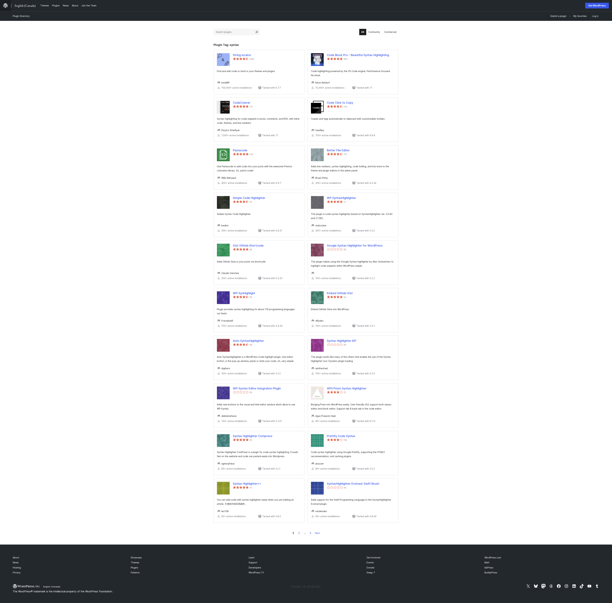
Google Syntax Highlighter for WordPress (355, 245)
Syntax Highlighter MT (342, 340)
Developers (255, 567)
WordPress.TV (256, 572)
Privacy (17, 572)
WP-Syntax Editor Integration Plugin (257, 388)
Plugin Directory (21, 16)
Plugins (134, 567)
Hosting (17, 567)
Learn (252, 557)
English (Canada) (51, 586)
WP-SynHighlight (244, 293)
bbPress (488, 567)
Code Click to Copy (340, 102)
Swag (371, 572)
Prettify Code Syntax (341, 436)
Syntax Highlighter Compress (252, 436)
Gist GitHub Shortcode (248, 245)
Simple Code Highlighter (249, 198)
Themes (135, 562)
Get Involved (373, 557)
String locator (242, 55)
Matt (486, 562)
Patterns (135, 572)
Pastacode (240, 150)
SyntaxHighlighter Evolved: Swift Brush (353, 483)
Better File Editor (338, 150)
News (16, 562)
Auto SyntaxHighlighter (248, 340)
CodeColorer (241, 102)
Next (317, 533)
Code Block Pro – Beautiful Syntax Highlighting (358, 55)
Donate (370, 567)
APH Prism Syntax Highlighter (346, 388)
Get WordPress (597, 5)
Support (253, 562)
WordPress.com (492, 557)
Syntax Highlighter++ (247, 483)
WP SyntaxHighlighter (341, 198)
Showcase (136, 557)
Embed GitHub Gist (340, 293)
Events (370, 562)
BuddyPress (490, 572)
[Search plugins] (257, 32)
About (16, 557)
